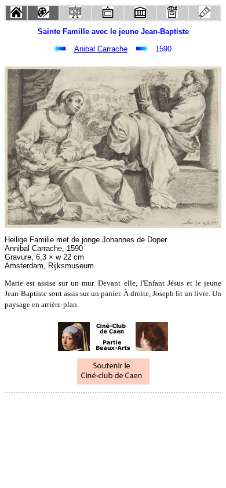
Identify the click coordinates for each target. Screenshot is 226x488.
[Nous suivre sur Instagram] (135, 408)
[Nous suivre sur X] (113, 408)
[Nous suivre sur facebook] (91, 408)
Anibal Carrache (100, 49)
